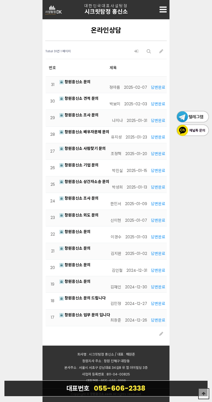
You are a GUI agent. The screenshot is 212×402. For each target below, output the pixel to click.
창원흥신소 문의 (77, 82)
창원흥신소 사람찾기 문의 (85, 148)
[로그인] (136, 51)
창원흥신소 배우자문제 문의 (86, 132)
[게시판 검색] (149, 51)
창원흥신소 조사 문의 (81, 115)
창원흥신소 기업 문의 (81, 165)
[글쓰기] (161, 51)
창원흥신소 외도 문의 (81, 215)
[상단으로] (203, 393)
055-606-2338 (105, 388)
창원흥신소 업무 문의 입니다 (87, 315)
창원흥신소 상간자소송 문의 (86, 181)
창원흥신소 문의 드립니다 (85, 298)
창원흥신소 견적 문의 (81, 98)
